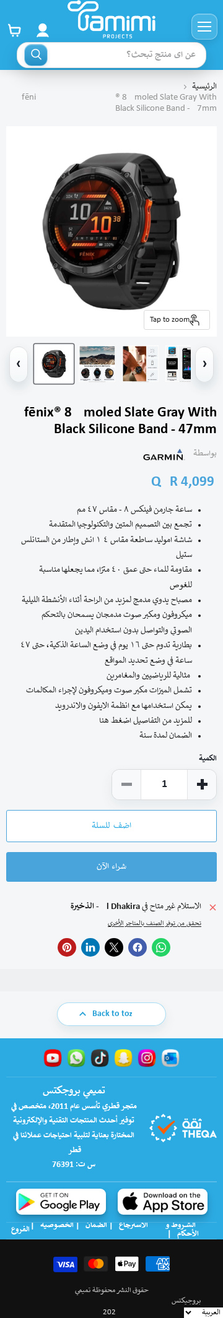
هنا (104, 721)
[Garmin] (164, 454)
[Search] (36, 55)
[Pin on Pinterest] (67, 947)
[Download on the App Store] (163, 1202)
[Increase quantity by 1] (202, 784)
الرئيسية (204, 87)
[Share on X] (114, 947)
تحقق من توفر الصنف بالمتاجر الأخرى (154, 924)
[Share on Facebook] (137, 947)
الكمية (208, 759)
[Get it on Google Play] (61, 1202)
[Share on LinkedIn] (90, 947)
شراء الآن (111, 867)
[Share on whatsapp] (161, 947)
